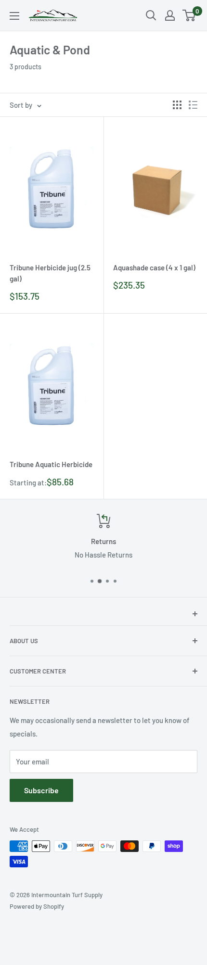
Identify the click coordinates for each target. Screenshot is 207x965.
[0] (189, 15)
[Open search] (151, 15)
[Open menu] (14, 16)
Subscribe (41, 790)
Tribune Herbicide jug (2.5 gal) (50, 273)
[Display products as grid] (177, 105)
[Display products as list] (193, 105)
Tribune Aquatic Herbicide (51, 464)
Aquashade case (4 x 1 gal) (154, 267)
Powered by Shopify (37, 906)
